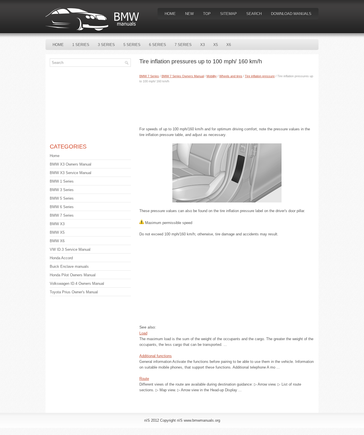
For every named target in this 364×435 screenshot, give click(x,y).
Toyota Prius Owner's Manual (74, 292)
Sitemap (228, 14)
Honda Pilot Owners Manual (73, 275)
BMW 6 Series (62, 207)
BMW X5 (57, 232)
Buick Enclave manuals (69, 266)
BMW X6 (57, 241)
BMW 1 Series (62, 181)
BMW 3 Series (62, 190)
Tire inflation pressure (260, 76)
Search (254, 14)
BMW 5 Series (62, 198)
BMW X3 (57, 224)
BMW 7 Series (149, 76)
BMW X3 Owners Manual (70, 164)
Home (170, 14)
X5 (215, 45)
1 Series (80, 45)
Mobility (211, 76)
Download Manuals (291, 14)
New (189, 14)
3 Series (106, 45)
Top (207, 14)
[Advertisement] (226, 104)
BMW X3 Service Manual (70, 173)
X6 (228, 45)
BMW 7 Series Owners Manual (183, 76)
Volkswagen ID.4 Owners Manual (77, 283)
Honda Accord (61, 258)
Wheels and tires (230, 76)
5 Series (131, 45)
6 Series (157, 45)
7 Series (183, 45)
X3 (202, 45)
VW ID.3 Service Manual (70, 249)
